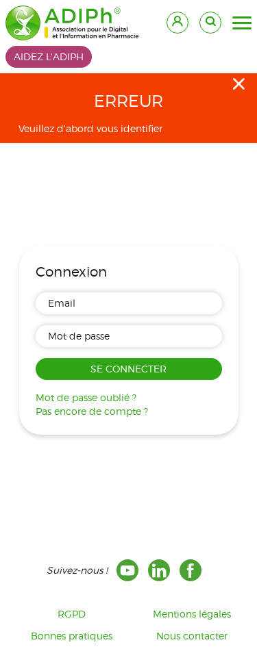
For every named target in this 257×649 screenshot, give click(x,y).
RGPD (72, 614)
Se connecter (128, 368)
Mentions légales (192, 614)
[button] (242, 23)
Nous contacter (192, 635)
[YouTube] (127, 570)
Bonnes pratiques (71, 635)
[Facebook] (190, 570)
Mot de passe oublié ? (86, 397)
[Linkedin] (159, 570)
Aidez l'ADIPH (49, 56)
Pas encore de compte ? (92, 411)
